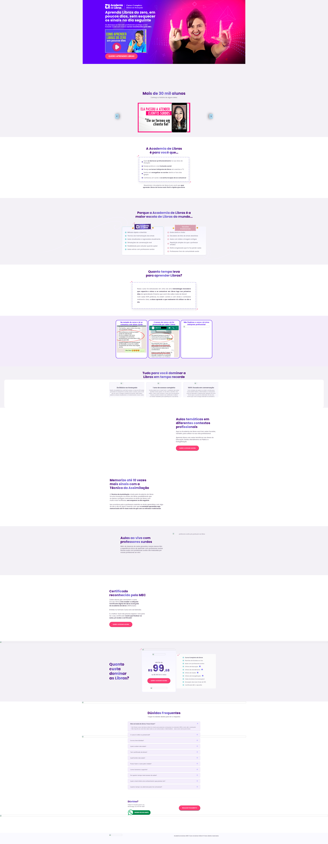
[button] (117, 116)
